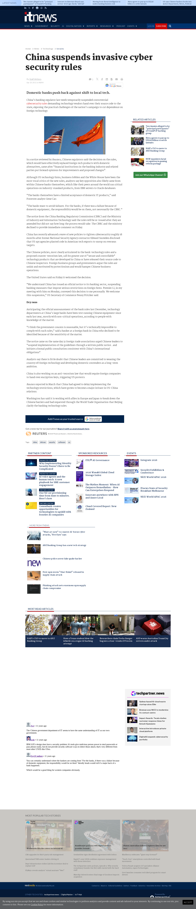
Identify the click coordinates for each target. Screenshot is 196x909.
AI (63, 26)
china (35, 442)
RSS (170, 886)
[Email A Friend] (116, 79)
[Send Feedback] (111, 79)
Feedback (133, 886)
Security (60, 49)
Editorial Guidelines (115, 886)
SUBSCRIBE (161, 26)
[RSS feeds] (46, 8)
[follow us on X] (29, 8)
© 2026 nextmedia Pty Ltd (45, 886)
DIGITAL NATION (73, 26)
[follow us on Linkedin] (25, 8)
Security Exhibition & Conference (152, 472)
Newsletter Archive (154, 886)
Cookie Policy (37, 904)
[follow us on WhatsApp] (42, 8)
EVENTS (130, 26)
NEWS (26, 26)
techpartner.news (51, 894)
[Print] (121, 79)
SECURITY (55, 26)
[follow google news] (37, 8)
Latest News (9, 3)
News (36, 49)
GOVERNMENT (41, 26)
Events (131, 453)
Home (28, 49)
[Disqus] (73, 685)
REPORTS (91, 26)
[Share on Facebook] (102, 79)
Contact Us (96, 886)
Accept (188, 902)
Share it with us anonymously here (73, 429)
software (61, 442)
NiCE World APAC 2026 (153, 477)
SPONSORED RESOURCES (93, 453)
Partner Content (39, 453)
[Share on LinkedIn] (107, 79)
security (52, 442)
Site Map (165, 886)
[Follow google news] (113, 85)
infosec (43, 442)
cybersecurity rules (37, 104)
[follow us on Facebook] (33, 8)
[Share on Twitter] (97, 79)
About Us (104, 886)
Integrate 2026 (149, 460)
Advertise (141, 886)
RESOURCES (105, 26)
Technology (48, 49)
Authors (126, 886)
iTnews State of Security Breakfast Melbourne (154, 490)
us (69, 442)
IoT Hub (78, 894)
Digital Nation (67, 894)
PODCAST (120, 26)
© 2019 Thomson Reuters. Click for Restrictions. (65, 434)
